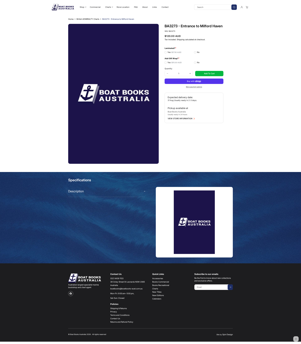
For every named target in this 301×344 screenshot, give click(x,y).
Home (70, 19)
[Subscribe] (230, 287)
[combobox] (215, 7)
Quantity (168, 68)
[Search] (234, 7)
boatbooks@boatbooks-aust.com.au (126, 288)
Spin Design (227, 334)
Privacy (113, 311)
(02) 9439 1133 (116, 278)
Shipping (180, 39)
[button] (82, 7)
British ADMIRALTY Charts (88, 19)
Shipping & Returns (118, 308)
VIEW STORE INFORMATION (180, 119)
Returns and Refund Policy (121, 322)
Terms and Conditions (119, 315)
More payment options (194, 87)
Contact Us (115, 318)
